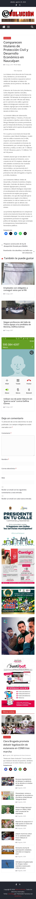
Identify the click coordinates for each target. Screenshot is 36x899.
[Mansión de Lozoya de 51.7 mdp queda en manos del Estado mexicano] (8, 824)
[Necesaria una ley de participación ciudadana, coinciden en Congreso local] (8, 852)
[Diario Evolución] (4, 27)
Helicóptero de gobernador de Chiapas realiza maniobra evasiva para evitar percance (24, 865)
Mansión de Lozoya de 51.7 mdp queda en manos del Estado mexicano (24, 824)
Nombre (5, 459)
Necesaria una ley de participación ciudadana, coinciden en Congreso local (24, 851)
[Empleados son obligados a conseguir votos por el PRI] (18, 264)
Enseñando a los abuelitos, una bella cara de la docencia (17, 251)
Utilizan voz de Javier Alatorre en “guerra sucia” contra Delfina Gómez (17, 401)
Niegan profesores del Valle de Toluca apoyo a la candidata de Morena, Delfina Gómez (17, 324)
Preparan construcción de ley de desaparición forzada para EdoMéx (16, 245)
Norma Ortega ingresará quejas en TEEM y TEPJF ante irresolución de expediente (23, 810)
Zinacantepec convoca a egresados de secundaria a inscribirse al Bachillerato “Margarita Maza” (24, 796)
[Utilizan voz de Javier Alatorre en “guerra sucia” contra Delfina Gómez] (18, 338)
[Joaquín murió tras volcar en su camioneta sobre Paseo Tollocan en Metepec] (8, 838)
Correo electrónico (9, 468)
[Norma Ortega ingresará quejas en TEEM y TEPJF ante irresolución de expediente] (8, 811)
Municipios (7, 38)
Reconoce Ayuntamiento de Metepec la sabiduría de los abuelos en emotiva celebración (24, 782)
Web (3, 478)
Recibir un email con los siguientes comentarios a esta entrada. (14, 491)
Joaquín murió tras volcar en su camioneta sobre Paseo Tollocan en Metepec (24, 837)
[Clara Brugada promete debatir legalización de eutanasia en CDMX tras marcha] (18, 724)
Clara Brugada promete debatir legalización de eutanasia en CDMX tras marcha (16, 746)
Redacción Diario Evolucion (23, 755)
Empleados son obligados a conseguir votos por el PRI (15, 289)
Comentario (6, 433)
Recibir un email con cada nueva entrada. (16, 499)
